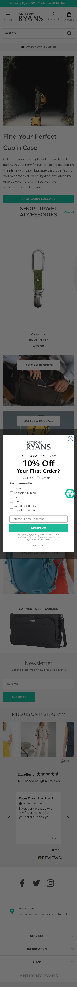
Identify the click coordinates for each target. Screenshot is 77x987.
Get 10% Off (38, 528)
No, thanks (39, 545)
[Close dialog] (70, 438)
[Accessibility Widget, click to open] (70, 493)
